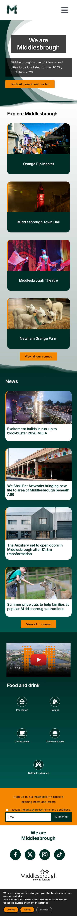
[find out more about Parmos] (55, 707)
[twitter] (30, 854)
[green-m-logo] (11, 6)
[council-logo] (38, 871)
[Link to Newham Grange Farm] (38, 323)
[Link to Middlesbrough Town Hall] (38, 207)
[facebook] (15, 854)
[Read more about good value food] (55, 739)
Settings (44, 909)
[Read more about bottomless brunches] (38, 770)
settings (43, 902)
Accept (11, 909)
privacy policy (34, 809)
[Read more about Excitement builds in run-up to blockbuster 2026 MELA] (38, 416)
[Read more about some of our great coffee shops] (22, 739)
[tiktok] (59, 854)
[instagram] (44, 854)
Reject (27, 909)
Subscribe (61, 816)
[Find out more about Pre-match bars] (22, 707)
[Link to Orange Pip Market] (38, 148)
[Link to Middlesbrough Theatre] (38, 265)
